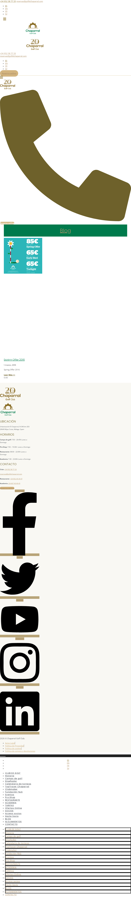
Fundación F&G (13, 853)
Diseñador (11, 839)
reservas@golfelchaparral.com (29, 1)
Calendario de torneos (17, 843)
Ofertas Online (13, 874)
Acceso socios (13, 881)
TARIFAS (10, 871)
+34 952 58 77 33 (8, 1)
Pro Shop (10, 860)
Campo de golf (13, 836)
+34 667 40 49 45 (14, 483)
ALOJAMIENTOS (14, 891)
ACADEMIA (11, 867)
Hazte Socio (12, 816)
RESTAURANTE (13, 864)
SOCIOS (9, 877)
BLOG (8, 888)
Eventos (10, 857)
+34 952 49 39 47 (16, 479)
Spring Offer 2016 (14, 360)
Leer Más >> (9, 375)
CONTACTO (11, 824)
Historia (10, 832)
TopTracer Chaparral (16, 846)
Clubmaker (11, 850)
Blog (65, 230)
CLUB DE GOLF (13, 829)
